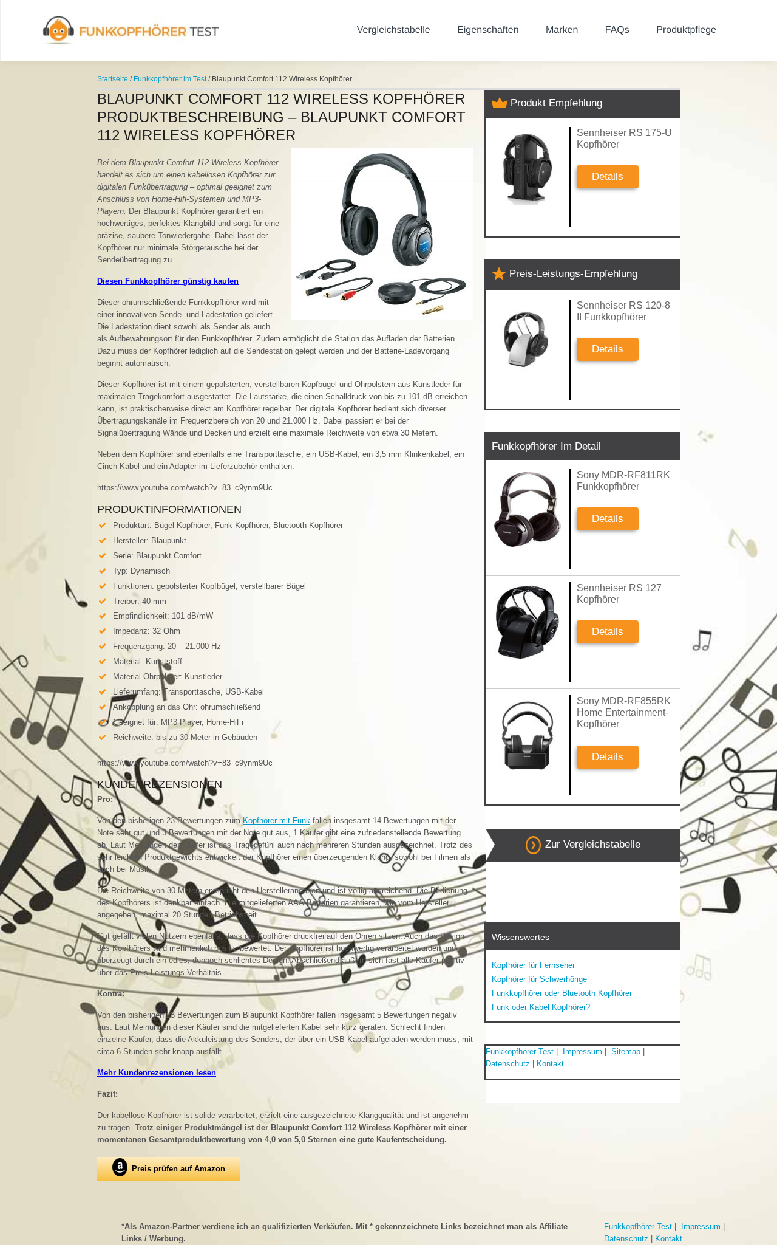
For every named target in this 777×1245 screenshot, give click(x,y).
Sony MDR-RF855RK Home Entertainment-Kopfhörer (624, 712)
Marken (562, 30)
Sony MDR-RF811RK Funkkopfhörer (623, 481)
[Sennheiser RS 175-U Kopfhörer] (527, 167)
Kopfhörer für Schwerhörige (539, 979)
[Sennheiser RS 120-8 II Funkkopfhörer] (527, 340)
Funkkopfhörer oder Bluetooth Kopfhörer (562, 993)
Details (607, 176)
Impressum (582, 1051)
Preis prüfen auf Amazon (178, 1168)
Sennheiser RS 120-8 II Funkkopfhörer (623, 311)
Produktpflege (686, 30)
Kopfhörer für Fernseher (533, 965)
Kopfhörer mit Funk (276, 820)
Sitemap (625, 1051)
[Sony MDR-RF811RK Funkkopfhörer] (527, 509)
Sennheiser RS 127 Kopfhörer (619, 594)
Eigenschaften (487, 30)
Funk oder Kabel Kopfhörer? (541, 1007)
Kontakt (550, 1063)
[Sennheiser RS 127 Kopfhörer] (527, 622)
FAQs (617, 30)
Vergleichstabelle (393, 30)
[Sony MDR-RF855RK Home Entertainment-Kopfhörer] (527, 735)
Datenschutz (508, 1063)
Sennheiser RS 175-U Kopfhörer (624, 138)
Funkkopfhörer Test (520, 1051)
